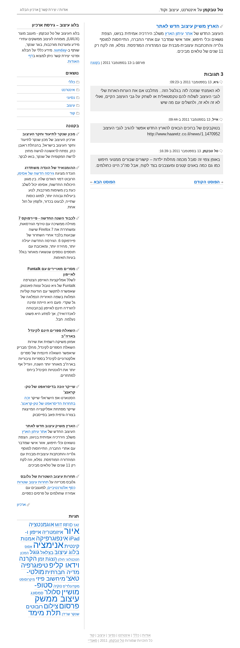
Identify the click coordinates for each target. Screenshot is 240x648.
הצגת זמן (47, 559)
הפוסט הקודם (207, 182)
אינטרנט (68, 90)
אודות (146, 635)
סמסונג (37, 593)
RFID (67, 525)
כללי (71, 82)
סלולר (52, 592)
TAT (76, 525)
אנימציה (48, 544)
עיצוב (71, 105)
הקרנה (28, 558)
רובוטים (34, 606)
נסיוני (71, 97)
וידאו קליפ (64, 565)
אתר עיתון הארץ (178, 33)
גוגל (34, 552)
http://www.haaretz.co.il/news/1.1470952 (183, 134)
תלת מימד (44, 612)
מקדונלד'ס (71, 586)
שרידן (66, 614)
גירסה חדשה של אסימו (36, 173)
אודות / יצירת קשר (54, 10)
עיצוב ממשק (57, 598)
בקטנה (95, 63)
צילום (51, 606)
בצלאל (46, 552)
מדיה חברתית (62, 571)
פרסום (69, 606)
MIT (58, 525)
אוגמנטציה (41, 524)
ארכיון (21, 504)
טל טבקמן (116, 640)
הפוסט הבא (103, 182)
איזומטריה (52, 532)
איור (71, 531)
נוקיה (57, 586)
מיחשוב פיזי (50, 578)
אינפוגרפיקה (52, 538)
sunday (60, 50)
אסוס (28, 547)
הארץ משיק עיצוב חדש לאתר (187, 26)
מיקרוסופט (27, 579)
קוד (72, 113)
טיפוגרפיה (34, 565)
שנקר (75, 614)
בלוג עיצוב (66, 552)
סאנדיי (92, 640)
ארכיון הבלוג (29, 10)
